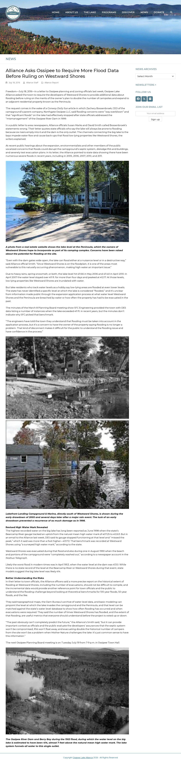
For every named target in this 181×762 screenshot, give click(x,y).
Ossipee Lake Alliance (83, 757)
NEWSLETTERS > (146, 84)
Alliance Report (52, 82)
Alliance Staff (32, 82)
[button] (171, 12)
